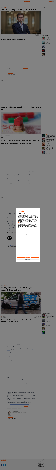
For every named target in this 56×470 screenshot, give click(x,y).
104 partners (29, 250)
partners (19, 222)
